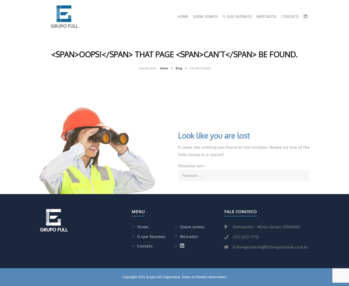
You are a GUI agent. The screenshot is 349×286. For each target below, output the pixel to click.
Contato (290, 16)
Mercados (267, 16)
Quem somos (205, 16)
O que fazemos (237, 16)
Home (183, 16)
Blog (178, 68)
